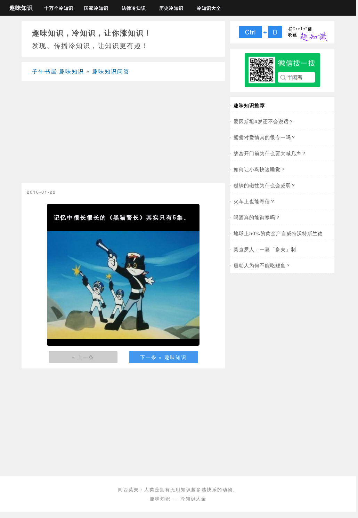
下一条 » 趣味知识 (163, 356)
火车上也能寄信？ (254, 201)
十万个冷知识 (58, 8)
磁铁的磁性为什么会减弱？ (265, 185)
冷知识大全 (209, 8)
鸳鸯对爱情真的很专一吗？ (265, 137)
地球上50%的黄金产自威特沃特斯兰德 (278, 233)
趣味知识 (21, 7)
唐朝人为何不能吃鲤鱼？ (262, 265)
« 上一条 (83, 356)
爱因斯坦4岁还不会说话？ (264, 121)
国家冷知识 (96, 8)
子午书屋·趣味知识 (58, 71)
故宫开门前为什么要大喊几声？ (270, 153)
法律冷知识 (134, 8)
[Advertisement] (123, 134)
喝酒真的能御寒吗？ (257, 217)
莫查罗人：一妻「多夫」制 (265, 249)
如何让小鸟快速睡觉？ (260, 169)
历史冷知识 (171, 8)
